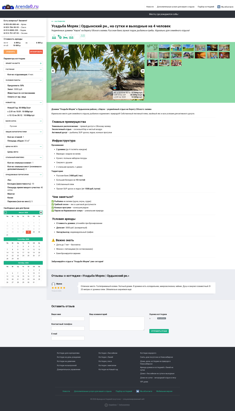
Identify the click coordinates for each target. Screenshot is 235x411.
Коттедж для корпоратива (68, 353)
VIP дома (144, 382)
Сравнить (10, 52)
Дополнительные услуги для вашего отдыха (175, 7)
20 (39, 252)
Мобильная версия (164, 391)
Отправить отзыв (159, 331)
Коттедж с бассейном (108, 353)
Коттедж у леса (105, 361)
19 (34, 252)
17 (23, 252)
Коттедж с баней (106, 357)
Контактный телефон (61, 324)
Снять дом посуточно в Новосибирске (156, 357)
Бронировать (36, 52)
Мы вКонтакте (227, 7)
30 (39, 232)
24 (23, 256)
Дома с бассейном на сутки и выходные (157, 373)
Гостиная (10, 69)
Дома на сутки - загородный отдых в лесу (158, 378)
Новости (150, 7)
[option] (97, 72)
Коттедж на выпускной (66, 365)
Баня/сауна (11, 121)
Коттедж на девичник (66, 361)
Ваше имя (56, 314)
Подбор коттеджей (206, 7)
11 (28, 249)
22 (12, 256)
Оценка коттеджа (158, 314)
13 (39, 249)
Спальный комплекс (15, 157)
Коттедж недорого (148, 353)
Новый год (10, 102)
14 (7, 252)
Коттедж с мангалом (107, 365)
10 (23, 249)
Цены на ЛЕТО (12, 146)
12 (34, 249)
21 (7, 256)
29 (34, 232)
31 (7, 235)
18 (28, 252)
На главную (60, 21)
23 (18, 256)
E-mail (54, 334)
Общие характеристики (16, 132)
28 (28, 232)
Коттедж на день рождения (69, 357)
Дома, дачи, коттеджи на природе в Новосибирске (155, 362)
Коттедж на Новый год (108, 369)
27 (39, 256)
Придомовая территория (17, 175)
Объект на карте (13, 63)
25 (28, 256)
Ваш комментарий (98, 314)
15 (12, 252)
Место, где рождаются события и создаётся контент (169, 14)
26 (34, 256)
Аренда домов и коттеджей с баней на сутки (156, 368)
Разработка (113, 405)
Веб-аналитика (124, 405)
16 (18, 252)
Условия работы (13, 80)
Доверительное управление (68, 369)
